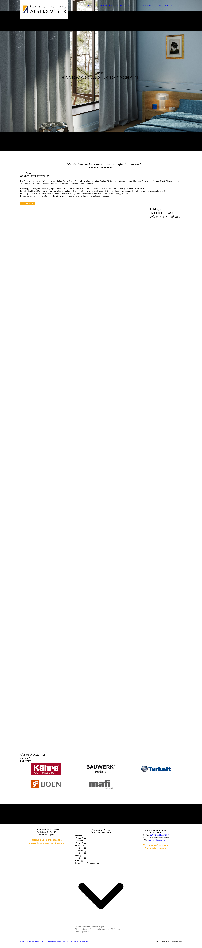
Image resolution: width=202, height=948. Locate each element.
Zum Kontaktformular (154, 845)
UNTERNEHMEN (50, 941)
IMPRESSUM (74, 941)
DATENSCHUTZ (84, 941)
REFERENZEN (146, 5)
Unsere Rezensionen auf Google (45, 842)
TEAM (59, 941)
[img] (44, 9)
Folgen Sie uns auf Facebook (45, 839)
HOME (90, 5)
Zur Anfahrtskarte (154, 848)
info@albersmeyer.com (159, 840)
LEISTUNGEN (124, 5)
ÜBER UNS (104, 5)
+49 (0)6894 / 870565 (159, 835)
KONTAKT (164, 5)
